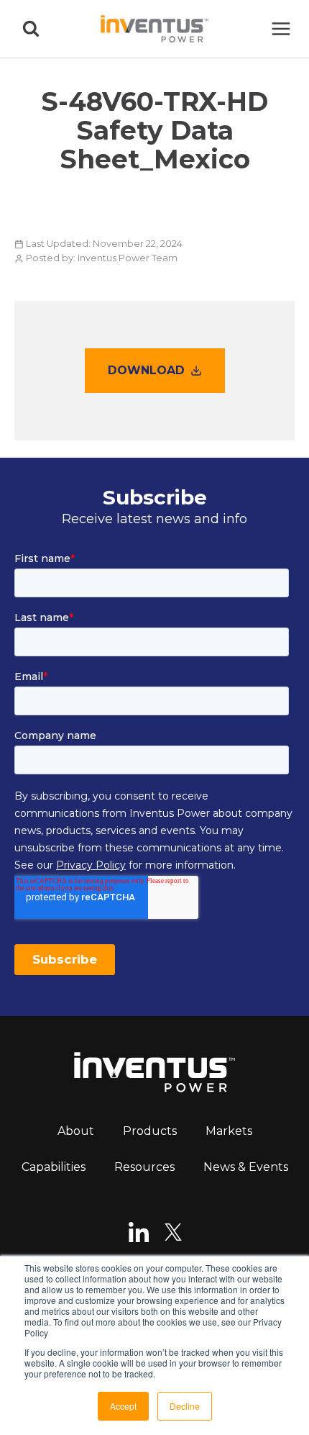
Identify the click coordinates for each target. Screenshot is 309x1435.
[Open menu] (281, 28)
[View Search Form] (30, 28)
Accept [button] (123, 1406)
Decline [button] (185, 1406)
